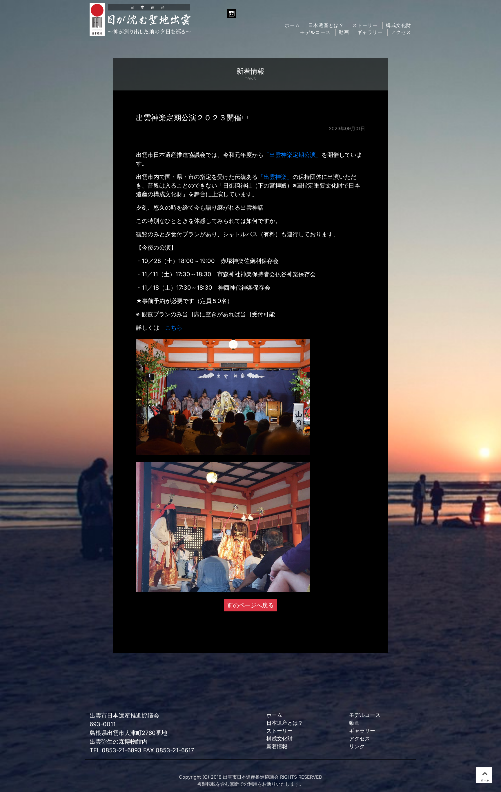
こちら (173, 327)
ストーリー (365, 25)
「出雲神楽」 (275, 176)
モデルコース (315, 32)
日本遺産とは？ (326, 25)
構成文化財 (398, 25)
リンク (357, 746)
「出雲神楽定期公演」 (293, 154)
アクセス (401, 32)
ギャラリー (370, 32)
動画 (344, 32)
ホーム (292, 25)
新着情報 (276, 746)
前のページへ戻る (250, 605)
